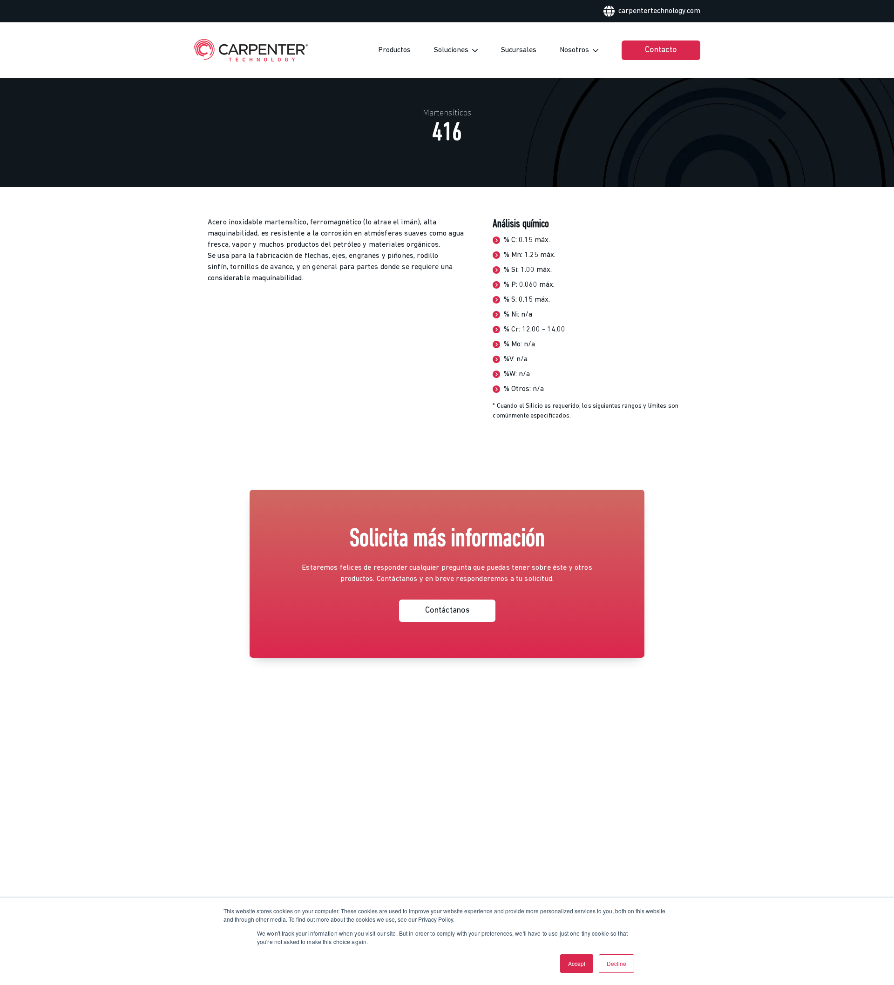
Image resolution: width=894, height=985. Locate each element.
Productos (394, 50)
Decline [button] (616, 963)
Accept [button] (576, 963)
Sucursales (518, 50)
